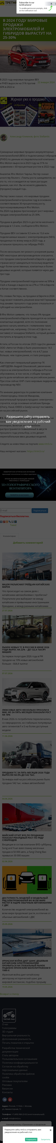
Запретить (45, 1139)
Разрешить (31, 1139)
